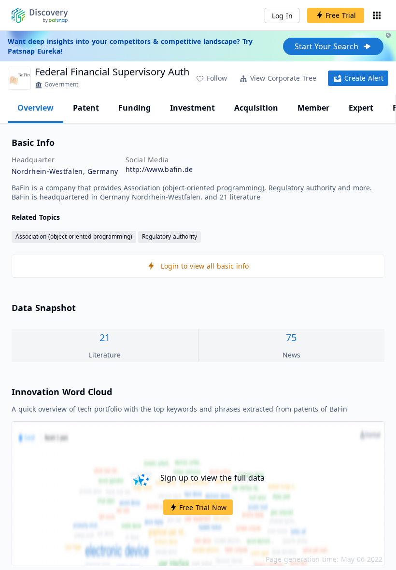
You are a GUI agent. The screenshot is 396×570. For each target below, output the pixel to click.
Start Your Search (326, 46)
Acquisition (256, 107)
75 (291, 337)
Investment (192, 107)
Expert (361, 107)
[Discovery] (40, 15)
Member (313, 107)
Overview (35, 107)
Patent (86, 107)
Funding (134, 107)
